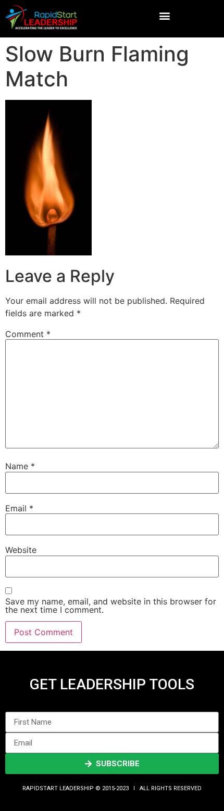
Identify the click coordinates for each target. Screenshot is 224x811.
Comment (28, 334)
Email (19, 508)
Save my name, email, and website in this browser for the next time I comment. (110, 605)
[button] (164, 15)
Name (20, 466)
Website (20, 550)
